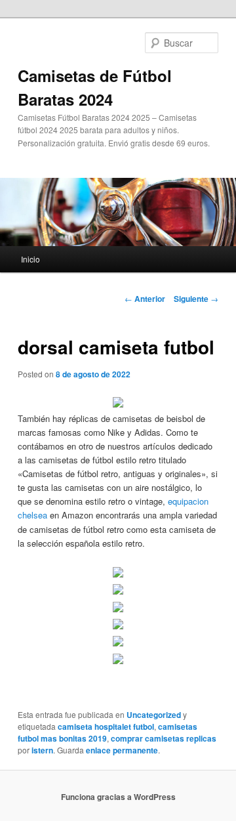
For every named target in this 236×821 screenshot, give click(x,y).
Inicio (30, 258)
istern (42, 750)
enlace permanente (122, 750)
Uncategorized (154, 715)
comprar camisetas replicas (163, 738)
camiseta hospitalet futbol (106, 726)
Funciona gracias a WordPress (118, 797)
